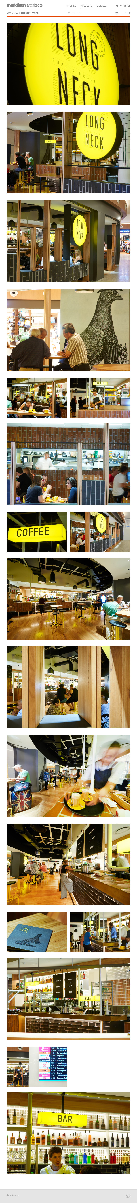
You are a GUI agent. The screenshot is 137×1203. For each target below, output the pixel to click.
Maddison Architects (25, 5)
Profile (71, 6)
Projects (86, 6)
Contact (102, 6)
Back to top (14, 1195)
